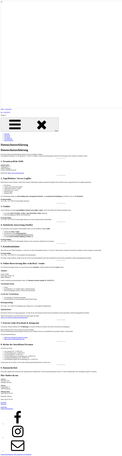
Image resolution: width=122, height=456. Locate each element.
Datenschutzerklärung (7, 408)
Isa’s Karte (7, 137)
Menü (56, 130)
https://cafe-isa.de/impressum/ (16, 173)
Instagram (3, 404)
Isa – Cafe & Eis (5, 112)
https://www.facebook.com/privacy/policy (16, 337)
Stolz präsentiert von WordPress (22, 454)
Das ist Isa (7, 135)
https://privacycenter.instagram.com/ (14, 339)
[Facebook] (17, 424)
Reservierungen (8, 140)
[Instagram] (17, 437)
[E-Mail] (17, 451)
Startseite (6, 134)
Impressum (4, 407)
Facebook (3, 402)
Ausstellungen (8, 139)
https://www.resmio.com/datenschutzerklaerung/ (14, 317)
